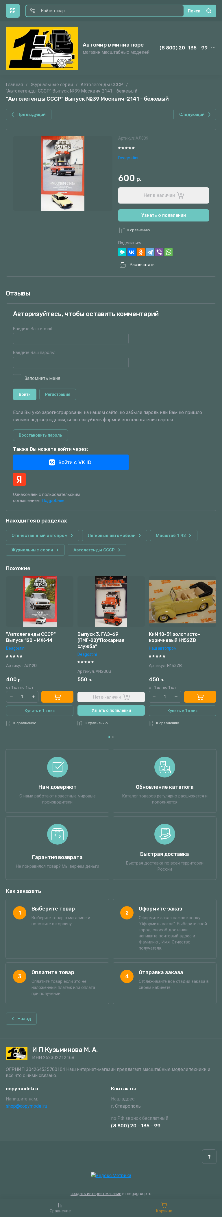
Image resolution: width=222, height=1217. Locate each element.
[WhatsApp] (168, 252)
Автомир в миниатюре (113, 44)
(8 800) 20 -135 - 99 (184, 48)
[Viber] (159, 252)
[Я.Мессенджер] (122, 252)
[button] (13, 11)
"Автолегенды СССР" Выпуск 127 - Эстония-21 (178, 637)
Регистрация (57, 394)
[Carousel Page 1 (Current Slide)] (109, 737)
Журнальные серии (52, 84)
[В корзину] (129, 697)
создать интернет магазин (96, 1193)
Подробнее (53, 500)
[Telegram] (150, 252)
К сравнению (138, 230)
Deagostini (128, 157)
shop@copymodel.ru (26, 1106)
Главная (14, 84)
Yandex (19, 479)
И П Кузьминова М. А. (65, 1050)
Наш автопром (91, 648)
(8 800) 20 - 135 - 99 (135, 1126)
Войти (25, 394)
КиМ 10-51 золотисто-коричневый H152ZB (103, 637)
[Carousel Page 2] (113, 737)
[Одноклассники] (141, 252)
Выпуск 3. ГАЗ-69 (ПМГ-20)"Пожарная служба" (29, 640)
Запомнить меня (42, 378)
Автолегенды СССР (102, 84)
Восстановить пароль (40, 435)
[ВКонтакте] (131, 252)
